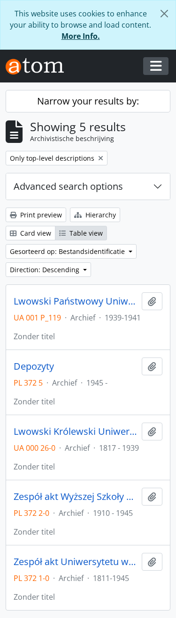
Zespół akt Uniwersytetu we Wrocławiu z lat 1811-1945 (76, 561)
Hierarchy (100, 214)
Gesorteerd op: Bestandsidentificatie (68, 251)
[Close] (164, 13)
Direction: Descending (45, 269)
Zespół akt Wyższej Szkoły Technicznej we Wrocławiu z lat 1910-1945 (76, 496)
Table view (85, 233)
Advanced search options (68, 186)
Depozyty (34, 366)
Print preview (40, 214)
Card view (34, 233)
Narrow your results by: (88, 101)
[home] (38, 66)
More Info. (80, 36)
